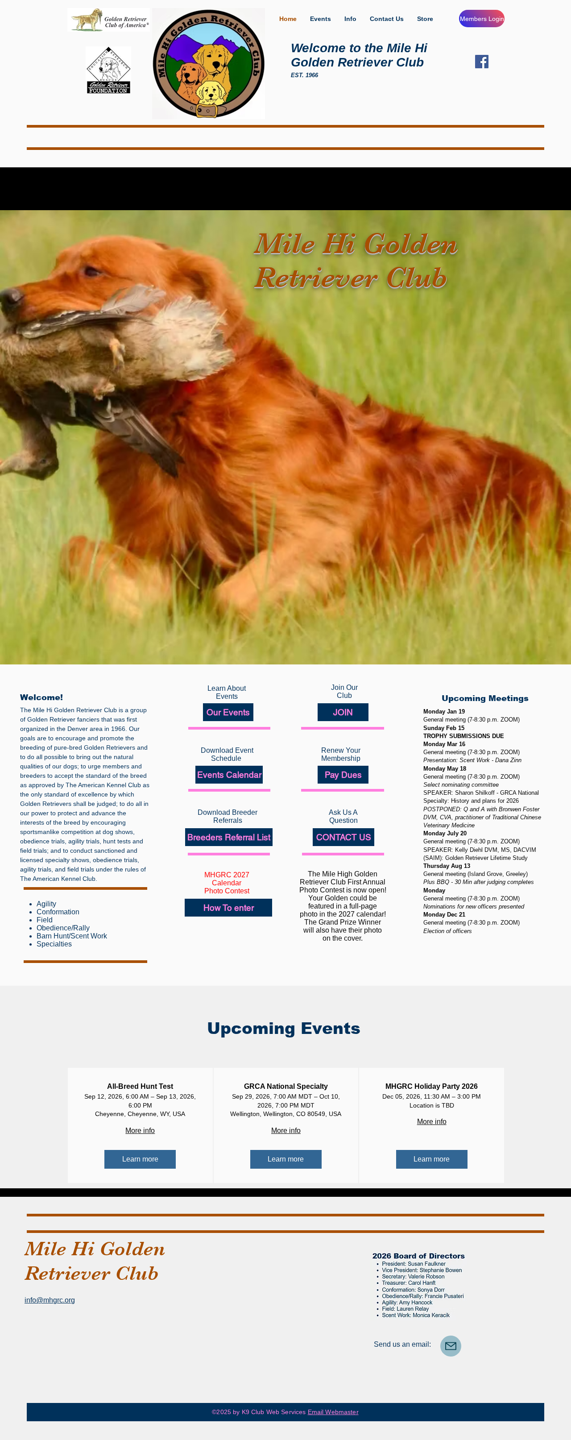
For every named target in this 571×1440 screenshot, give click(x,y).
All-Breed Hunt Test (140, 1086)
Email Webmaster (333, 1411)
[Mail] (450, 1346)
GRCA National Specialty (286, 1086)
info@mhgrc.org (50, 1300)
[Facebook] (481, 61)
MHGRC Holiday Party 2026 (431, 1086)
